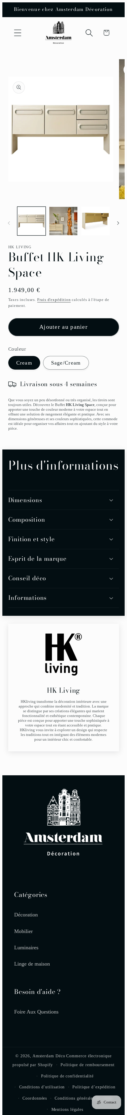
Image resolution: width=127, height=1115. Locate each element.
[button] (17, 32)
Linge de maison (32, 964)
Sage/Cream (66, 363)
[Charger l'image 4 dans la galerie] (95, 221)
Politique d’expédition (93, 1087)
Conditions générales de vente (83, 1098)
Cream (24, 363)
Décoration (26, 915)
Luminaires (26, 947)
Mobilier (23, 931)
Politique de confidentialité (67, 1076)
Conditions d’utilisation (42, 1087)
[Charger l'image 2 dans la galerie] (63, 221)
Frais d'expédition (54, 299)
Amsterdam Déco (48, 1055)
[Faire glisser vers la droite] (118, 222)
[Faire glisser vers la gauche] (8, 222)
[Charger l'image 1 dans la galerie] (31, 221)
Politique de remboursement (88, 1064)
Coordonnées (34, 1098)
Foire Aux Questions (36, 1012)
